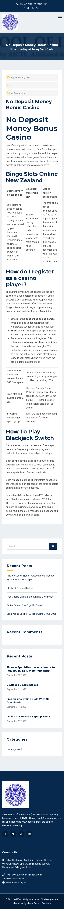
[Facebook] (5, 834)
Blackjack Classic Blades (20, 588)
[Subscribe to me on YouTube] (33, 8)
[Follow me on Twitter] (28, 8)
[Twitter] (13, 834)
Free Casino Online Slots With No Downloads (30, 596)
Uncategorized (14, 749)
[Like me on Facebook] (24, 8)
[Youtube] (21, 834)
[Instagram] (29, 834)
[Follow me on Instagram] (37, 8)
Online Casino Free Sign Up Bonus (24, 605)
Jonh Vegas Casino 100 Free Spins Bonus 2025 (31, 613)
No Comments (18, 93)
